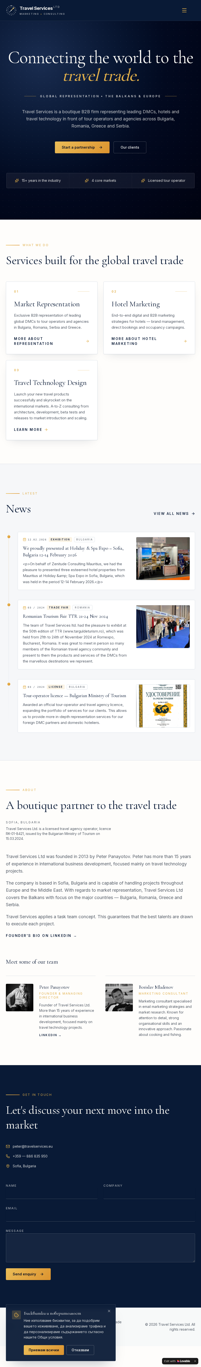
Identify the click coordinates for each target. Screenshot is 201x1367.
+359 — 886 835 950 (30, 1156)
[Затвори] (109, 1311)
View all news (171, 513)
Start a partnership (78, 147)
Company (113, 1185)
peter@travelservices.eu (33, 1146)
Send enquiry (24, 1274)
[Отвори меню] (184, 10)
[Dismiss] (195, 1361)
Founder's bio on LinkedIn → (41, 935)
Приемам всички (44, 1350)
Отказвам (80, 1350)
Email (12, 1208)
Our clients (130, 147)
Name (11, 1185)
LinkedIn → (50, 1035)
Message (15, 1231)
